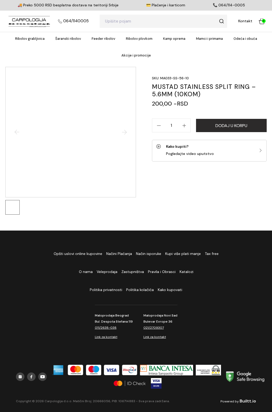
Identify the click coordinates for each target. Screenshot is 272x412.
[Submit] (221, 21)
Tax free (212, 253)
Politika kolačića (140, 289)
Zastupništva (132, 271)
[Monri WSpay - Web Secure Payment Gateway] (208, 370)
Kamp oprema (174, 38)
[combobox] (163, 21)
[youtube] (42, 376)
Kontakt (245, 21)
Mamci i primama (209, 38)
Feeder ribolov (103, 38)
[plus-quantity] (184, 125)
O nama (86, 271)
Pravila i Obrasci (162, 271)
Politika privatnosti (106, 289)
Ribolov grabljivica (30, 38)
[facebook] (31, 376)
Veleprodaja (107, 271)
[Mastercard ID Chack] (129, 383)
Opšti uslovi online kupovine (78, 253)
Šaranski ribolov (68, 38)
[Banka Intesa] (166, 370)
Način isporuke (148, 253)
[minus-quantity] (158, 125)
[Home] (29, 21)
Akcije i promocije (136, 55)
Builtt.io (248, 401)
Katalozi (186, 271)
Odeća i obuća (245, 38)
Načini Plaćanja (119, 253)
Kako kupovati (170, 289)
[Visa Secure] (156, 383)
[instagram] (20, 376)
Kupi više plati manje (183, 253)
